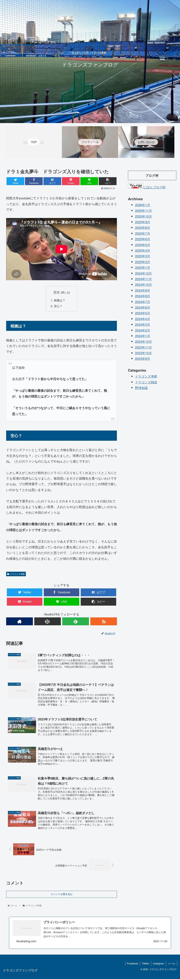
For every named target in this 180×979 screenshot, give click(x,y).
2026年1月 (142, 205)
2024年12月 (143, 273)
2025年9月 (142, 222)
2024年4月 (142, 318)
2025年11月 (143, 210)
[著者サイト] (19, 621)
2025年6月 (142, 239)
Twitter (145, 963)
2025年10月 (143, 216)
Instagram (158, 963)
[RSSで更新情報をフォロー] (103, 621)
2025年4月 (142, 250)
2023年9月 (142, 358)
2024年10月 (143, 284)
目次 (56, 292)
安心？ (58, 306)
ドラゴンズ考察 (17, 573)
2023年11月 (143, 347)
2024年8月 (142, 296)
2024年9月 (142, 290)
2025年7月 (142, 233)
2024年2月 (142, 330)
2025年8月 (142, 227)
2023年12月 (143, 341)
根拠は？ (59, 300)
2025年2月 (142, 261)
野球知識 (141, 387)
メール (171, 963)
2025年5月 (142, 244)
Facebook (132, 963)
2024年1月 (142, 335)
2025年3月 (142, 256)
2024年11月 (143, 279)
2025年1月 (142, 267)
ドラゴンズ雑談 (146, 382)
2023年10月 (143, 353)
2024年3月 (142, 324)
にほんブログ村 (154, 187)
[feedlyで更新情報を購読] (75, 621)
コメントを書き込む (61, 894)
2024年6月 (142, 307)
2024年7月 (142, 301)
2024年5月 (142, 313)
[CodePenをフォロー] (47, 621)
